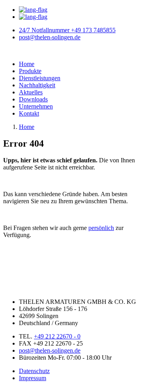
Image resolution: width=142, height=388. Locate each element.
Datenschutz (34, 371)
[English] (33, 16)
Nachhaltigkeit (37, 85)
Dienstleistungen (39, 78)
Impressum (32, 378)
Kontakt (29, 113)
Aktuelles (31, 92)
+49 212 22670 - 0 (57, 336)
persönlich (101, 227)
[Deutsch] (33, 9)
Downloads (33, 99)
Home (26, 64)
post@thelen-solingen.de (49, 350)
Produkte (30, 71)
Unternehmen (36, 106)
